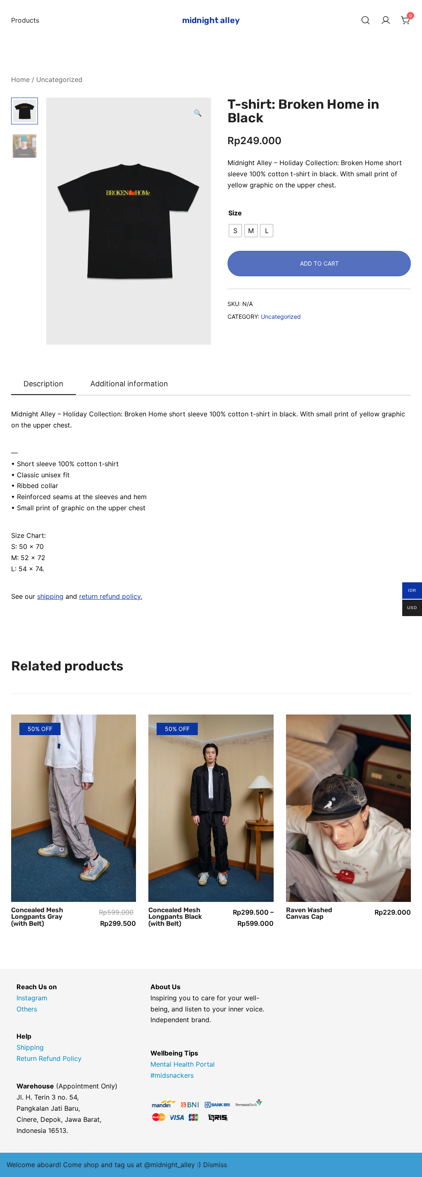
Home (20, 79)
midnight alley (211, 20)
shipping (50, 596)
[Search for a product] (365, 20)
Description (43, 383)
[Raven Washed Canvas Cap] (348, 808)
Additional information (129, 383)
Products (25, 20)
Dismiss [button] (215, 1165)
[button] (198, 113)
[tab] (43, 384)
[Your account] (386, 20)
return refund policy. (110, 596)
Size (235, 213)
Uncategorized (59, 79)
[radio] (235, 230)
